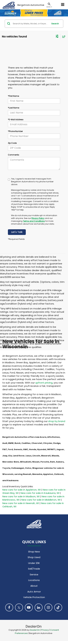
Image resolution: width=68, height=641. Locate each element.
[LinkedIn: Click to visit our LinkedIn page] (38, 607)
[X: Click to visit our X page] (19, 607)
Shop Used (34, 557)
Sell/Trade (34, 568)
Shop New (34, 551)
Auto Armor (34, 591)
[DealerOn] (34, 626)
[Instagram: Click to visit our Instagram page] (48, 607)
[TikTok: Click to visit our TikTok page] (58, 607)
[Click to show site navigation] (63, 4)
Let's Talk (16, 232)
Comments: (13, 154)
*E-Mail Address (15, 119)
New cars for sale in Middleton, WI (40, 499)
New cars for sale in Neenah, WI (20, 503)
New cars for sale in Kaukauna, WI (40, 493)
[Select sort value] (62, 36)
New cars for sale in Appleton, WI (21, 489)
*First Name (13, 96)
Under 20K (34, 563)
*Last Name (13, 107)
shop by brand (56, 421)
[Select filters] (57, 37)
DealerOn (35, 630)
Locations (34, 580)
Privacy (45, 630)
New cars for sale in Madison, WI (21, 496)
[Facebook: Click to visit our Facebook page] (9, 607)
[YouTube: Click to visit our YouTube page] (28, 607)
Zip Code (12, 143)
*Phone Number (15, 131)
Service (34, 574)
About (34, 585)
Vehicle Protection (34, 597)
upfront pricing (44, 382)
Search (55, 23)
